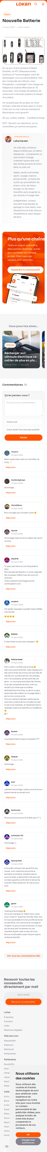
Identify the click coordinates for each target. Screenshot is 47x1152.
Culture (8, 1105)
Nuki (6, 1068)
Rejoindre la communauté (25, 269)
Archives (8, 1135)
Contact (8, 1021)
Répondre (10, 467)
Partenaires (10, 1053)
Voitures (8, 1131)
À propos (8, 1017)
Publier (23, 437)
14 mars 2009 (17, 455)
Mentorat (9, 1049)
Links (6, 1025)
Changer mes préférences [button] (28, 1141)
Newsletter (10, 1040)
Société (8, 1118)
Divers (7, 14)
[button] (35, 4)
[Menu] (9, 4)
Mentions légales (13, 1030)
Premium (8, 1045)
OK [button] (28, 1134)
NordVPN (9, 1064)
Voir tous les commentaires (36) (23, 956)
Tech (6, 1126)
